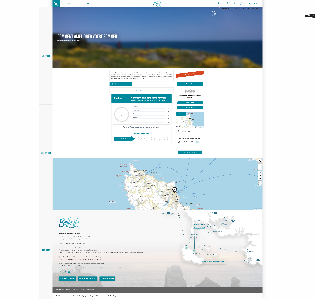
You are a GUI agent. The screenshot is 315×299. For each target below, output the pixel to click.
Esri (258, 209)
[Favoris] (250, 3)
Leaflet (198, 127)
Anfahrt (181, 114)
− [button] (260, 168)
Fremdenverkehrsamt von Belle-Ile (69, 233)
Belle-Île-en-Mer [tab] (199, 227)
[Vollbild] (259, 160)
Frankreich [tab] (198, 224)
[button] (255, 4)
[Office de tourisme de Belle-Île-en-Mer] (69, 221)
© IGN (202, 127)
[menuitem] (157, 3)
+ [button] (259, 165)
